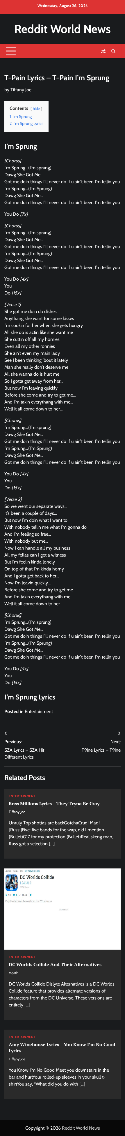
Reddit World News (62, 29)
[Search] (113, 51)
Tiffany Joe (20, 89)
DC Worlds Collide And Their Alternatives (55, 964)
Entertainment (39, 711)
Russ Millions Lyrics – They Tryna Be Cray (54, 803)
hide (36, 108)
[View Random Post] (103, 51)
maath (13, 973)
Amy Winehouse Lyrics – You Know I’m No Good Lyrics (62, 1047)
